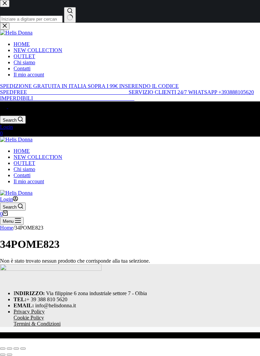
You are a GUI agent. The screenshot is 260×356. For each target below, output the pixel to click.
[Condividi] (16, 349)
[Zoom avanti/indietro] (2, 349)
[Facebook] (4, 106)
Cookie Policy (29, 318)
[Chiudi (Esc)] (23, 349)
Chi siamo (24, 169)
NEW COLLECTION (38, 157)
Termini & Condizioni (37, 324)
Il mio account (29, 181)
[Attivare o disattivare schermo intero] (9, 349)
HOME (22, 151)
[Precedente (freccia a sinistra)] (2, 355)
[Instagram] (11, 106)
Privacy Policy (29, 311)
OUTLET (24, 163)
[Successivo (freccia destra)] (9, 355)
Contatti (22, 175)
